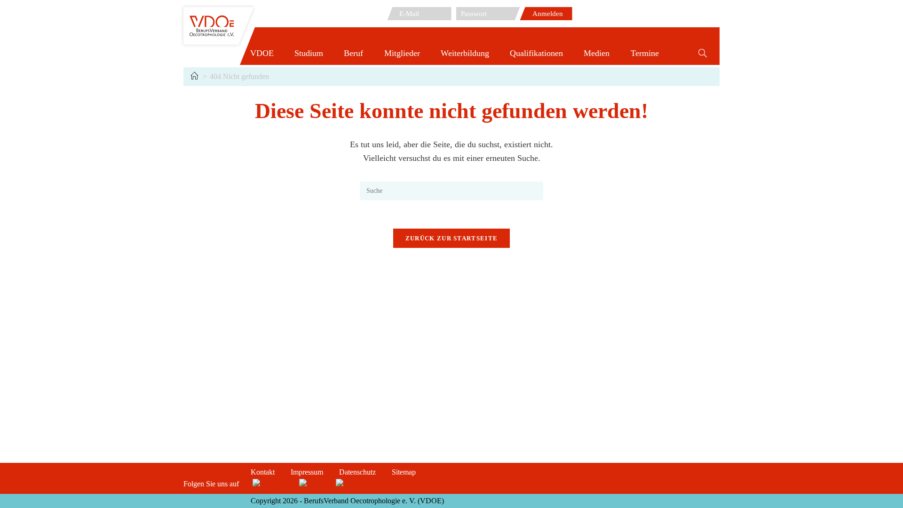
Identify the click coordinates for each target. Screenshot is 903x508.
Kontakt (263, 472)
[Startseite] (194, 76)
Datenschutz (357, 472)
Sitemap (404, 472)
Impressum (307, 472)
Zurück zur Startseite (451, 238)
